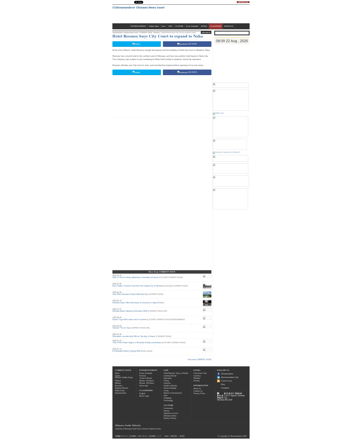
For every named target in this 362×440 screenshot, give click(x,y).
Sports (149, 351)
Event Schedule (192, 26)
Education (168, 378)
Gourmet (167, 383)
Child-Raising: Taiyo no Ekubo (176, 373)
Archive (196, 381)
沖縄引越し (174, 436)
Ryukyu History (170, 418)
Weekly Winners (121, 388)
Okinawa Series (170, 416)
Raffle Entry (120, 391)
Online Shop (154, 26)
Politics (161, 303)
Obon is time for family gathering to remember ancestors (135, 277)
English (142, 393)
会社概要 (133, 436)
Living (166, 391)
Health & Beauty (170, 386)
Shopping (167, 398)
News (163, 26)
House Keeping (170, 388)
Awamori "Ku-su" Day (121, 328)
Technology (168, 401)
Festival (142, 376)
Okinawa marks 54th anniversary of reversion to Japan (134, 303)
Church (145, 429)
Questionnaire (120, 393)
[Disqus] (161, 155)
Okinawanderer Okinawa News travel (125, 32)
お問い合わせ (142, 436)
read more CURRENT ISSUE (199, 360)
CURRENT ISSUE (121, 26)
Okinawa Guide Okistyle (128, 425)
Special (153, 429)
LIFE (170, 26)
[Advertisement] (198, 15)
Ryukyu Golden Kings (124, 377)
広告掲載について (155, 436)
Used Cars (136, 429)
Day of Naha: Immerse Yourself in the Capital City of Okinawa (137, 286)
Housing (127, 429)
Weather (196, 378)
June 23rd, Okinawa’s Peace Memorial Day (130, 294)
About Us (197, 389)
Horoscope (143, 386)
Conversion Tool (200, 373)
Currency (197, 376)
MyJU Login (144, 396)
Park (165, 396)
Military (118, 383)
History (166, 411)
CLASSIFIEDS (215, 26)
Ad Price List (243, 2)
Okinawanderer (227, 374)
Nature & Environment (173, 393)
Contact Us (198, 391)
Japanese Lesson (171, 413)
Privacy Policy (199, 393)
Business (119, 386)
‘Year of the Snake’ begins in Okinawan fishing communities (136, 343)
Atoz (159, 429)
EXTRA (204, 26)
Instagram (225, 388)
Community (168, 286)
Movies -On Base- (146, 381)
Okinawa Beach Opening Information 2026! (129, 311)
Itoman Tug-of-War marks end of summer (129, 320)
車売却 (182, 436)
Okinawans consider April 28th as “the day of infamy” (134, 336)
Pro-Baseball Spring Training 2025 (126, 351)
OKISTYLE (228, 26)
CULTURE (179, 26)
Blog (223, 384)
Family (143, 351)
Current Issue (226, 381)
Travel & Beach (145, 378)
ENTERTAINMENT (138, 26)
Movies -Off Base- (146, 383)
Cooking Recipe (170, 376)
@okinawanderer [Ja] (229, 377)
